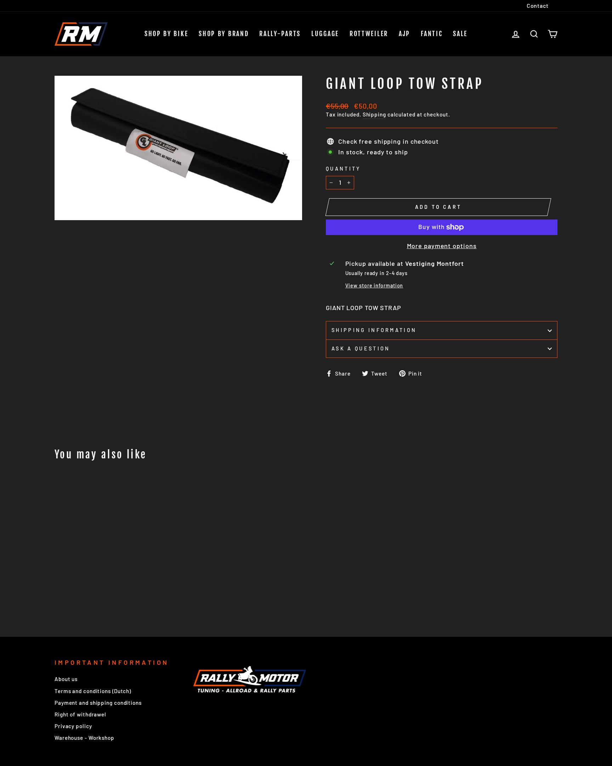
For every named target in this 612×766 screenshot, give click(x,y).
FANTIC (431, 34)
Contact (538, 5)
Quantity (343, 169)
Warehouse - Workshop (84, 737)
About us (66, 679)
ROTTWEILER (369, 34)
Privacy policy (73, 726)
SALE (460, 34)
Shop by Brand (224, 34)
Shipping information (374, 330)
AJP (404, 34)
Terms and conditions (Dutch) (93, 691)
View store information (374, 285)
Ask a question (361, 348)
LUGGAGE (325, 34)
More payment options (442, 246)
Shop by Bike (166, 34)
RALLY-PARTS (280, 34)
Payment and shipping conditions (98, 702)
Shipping (374, 114)
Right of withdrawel (80, 714)
